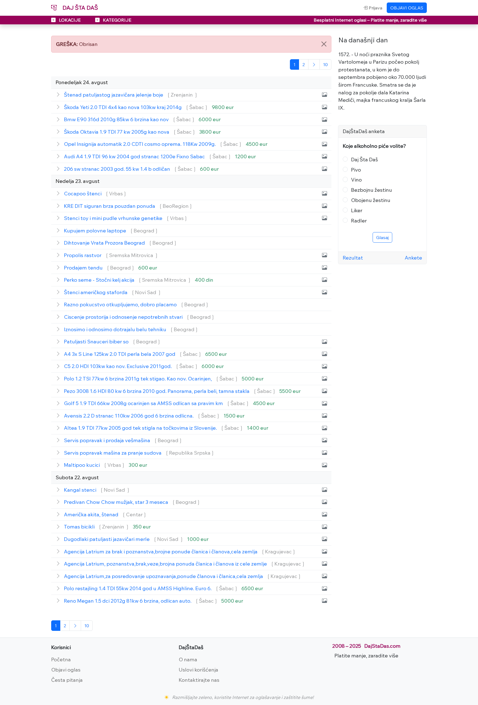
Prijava (375, 8)
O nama (188, 659)
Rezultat (353, 257)
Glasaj (382, 237)
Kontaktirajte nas (199, 680)
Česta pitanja (67, 680)
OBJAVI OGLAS (406, 8)
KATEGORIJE (116, 20)
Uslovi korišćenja (198, 669)
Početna (61, 659)
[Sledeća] (314, 64)
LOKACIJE (70, 20)
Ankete (413, 257)
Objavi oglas (65, 669)
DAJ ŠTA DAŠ (79, 7)
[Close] (324, 44)
